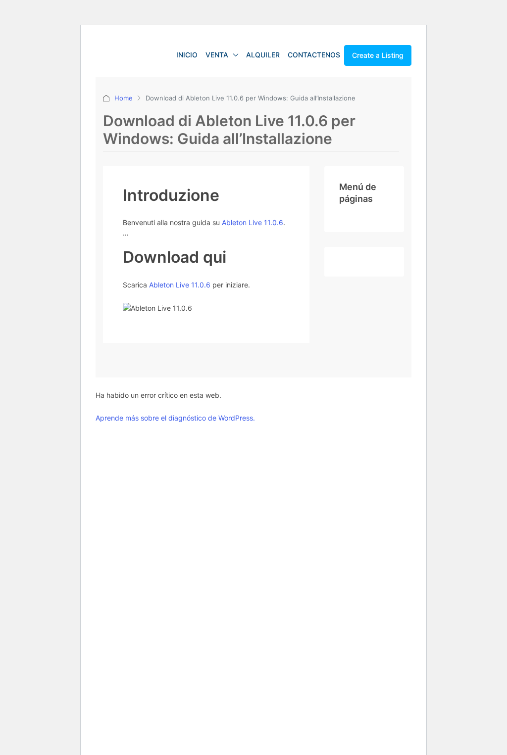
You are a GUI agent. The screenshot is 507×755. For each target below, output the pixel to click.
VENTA (216, 54)
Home (123, 98)
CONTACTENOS (314, 54)
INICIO (187, 54)
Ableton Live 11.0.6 (252, 222)
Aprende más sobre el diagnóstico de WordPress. (175, 418)
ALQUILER (263, 54)
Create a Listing (378, 55)
